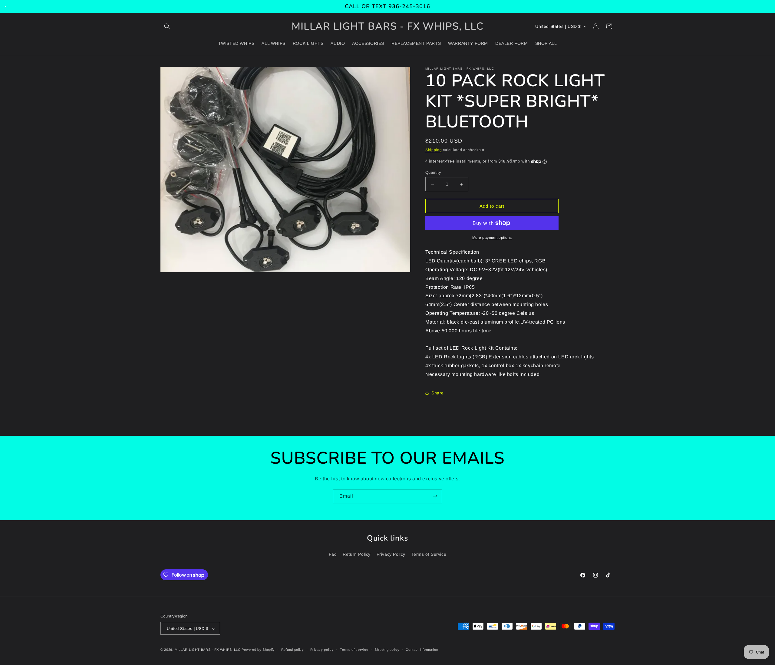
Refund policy (292, 649)
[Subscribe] (435, 496)
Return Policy (357, 554)
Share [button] (437, 392)
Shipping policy (387, 649)
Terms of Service (429, 554)
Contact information (422, 649)
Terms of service (354, 649)
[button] (167, 26)
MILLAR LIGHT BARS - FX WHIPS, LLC (208, 650)
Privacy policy (322, 649)
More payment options (492, 237)
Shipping (433, 150)
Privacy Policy (391, 554)
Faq (333, 554)
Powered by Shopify (258, 650)
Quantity (433, 172)
